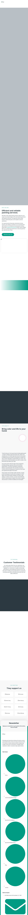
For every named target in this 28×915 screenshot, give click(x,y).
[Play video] (22, 438)
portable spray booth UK (11, 227)
